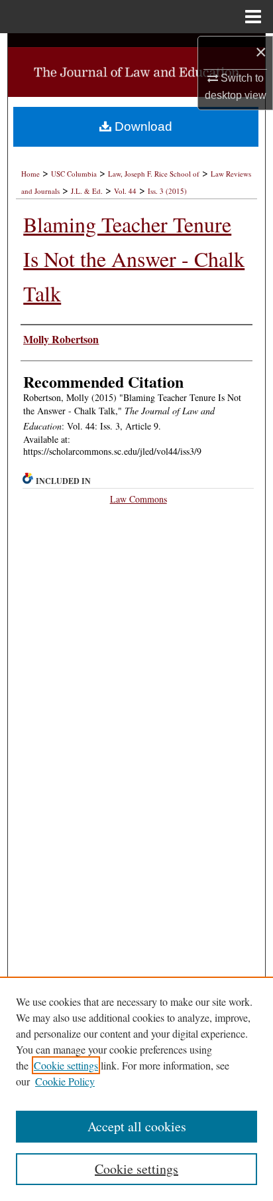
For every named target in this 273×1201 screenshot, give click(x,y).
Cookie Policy (65, 1081)
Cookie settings (66, 1065)
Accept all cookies (136, 1126)
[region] (136, 1089)
